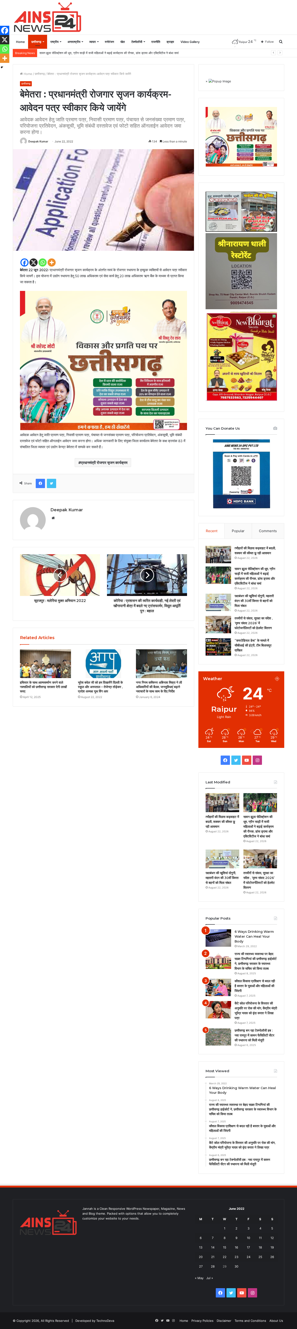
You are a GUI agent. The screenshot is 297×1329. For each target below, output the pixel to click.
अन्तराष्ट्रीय (74, 42)
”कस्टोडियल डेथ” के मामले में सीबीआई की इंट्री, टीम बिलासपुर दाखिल (253, 645)
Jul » (209, 1278)
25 (260, 1257)
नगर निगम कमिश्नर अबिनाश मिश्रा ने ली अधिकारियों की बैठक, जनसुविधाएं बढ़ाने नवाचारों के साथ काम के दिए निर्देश (159, 686)
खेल (122, 42)
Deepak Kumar (38, 141)
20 (201, 1257)
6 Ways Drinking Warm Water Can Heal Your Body (254, 936)
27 (201, 1266)
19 (272, 1247)
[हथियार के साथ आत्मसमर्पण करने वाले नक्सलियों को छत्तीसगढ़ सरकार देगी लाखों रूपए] (45, 663)
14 (212, 1247)
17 (248, 1247)
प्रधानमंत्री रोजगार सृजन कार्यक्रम (104, 462)
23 (236, 1257)
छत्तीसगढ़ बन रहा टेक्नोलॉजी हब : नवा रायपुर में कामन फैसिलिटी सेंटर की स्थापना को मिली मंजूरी (254, 1035)
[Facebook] (24, 262)
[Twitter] (51, 483)
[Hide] (2, 67)
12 (272, 1238)
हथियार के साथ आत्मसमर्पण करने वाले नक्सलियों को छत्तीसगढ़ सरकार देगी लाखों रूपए (43, 686)
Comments (268, 531)
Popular (238, 531)
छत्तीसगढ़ (36, 42)
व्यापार (92, 42)
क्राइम (170, 42)
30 (236, 1266)
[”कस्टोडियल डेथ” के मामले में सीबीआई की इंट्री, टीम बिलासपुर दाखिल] (218, 647)
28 (213, 1266)
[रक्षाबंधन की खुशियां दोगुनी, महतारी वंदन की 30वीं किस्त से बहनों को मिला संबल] (218, 602)
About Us (276, 1321)
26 (272, 1257)
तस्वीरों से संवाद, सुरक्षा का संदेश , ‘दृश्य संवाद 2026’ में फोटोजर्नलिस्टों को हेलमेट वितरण (254, 623)
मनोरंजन (109, 42)
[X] (33, 262)
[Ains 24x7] (47, 17)
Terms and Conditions (250, 1321)
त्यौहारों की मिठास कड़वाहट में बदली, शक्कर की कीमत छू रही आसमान (222, 822)
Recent (211, 531)
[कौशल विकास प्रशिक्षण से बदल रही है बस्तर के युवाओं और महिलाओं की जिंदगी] (218, 987)
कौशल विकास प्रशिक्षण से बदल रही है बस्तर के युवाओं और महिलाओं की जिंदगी (255, 986)
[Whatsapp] (43, 262)
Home (20, 42)
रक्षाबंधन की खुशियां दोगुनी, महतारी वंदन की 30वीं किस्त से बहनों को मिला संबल (82, 53)
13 (200, 1247)
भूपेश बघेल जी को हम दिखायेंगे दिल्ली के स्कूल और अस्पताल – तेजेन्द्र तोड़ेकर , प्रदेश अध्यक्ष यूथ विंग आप (100, 686)
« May (199, 1278)
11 (260, 1238)
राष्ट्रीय (54, 42)
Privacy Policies (202, 1321)
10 (248, 1238)
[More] (52, 262)
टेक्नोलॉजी (136, 42)
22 (224, 1257)
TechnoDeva (105, 1321)
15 (224, 1247)
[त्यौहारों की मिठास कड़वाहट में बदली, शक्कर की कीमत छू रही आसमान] (218, 554)
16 (236, 1247)
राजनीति (155, 42)
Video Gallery (190, 42)
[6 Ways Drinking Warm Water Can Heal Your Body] (218, 938)
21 (212, 1257)
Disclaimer (224, 1321)
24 (248, 1257)
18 (260, 1247)
